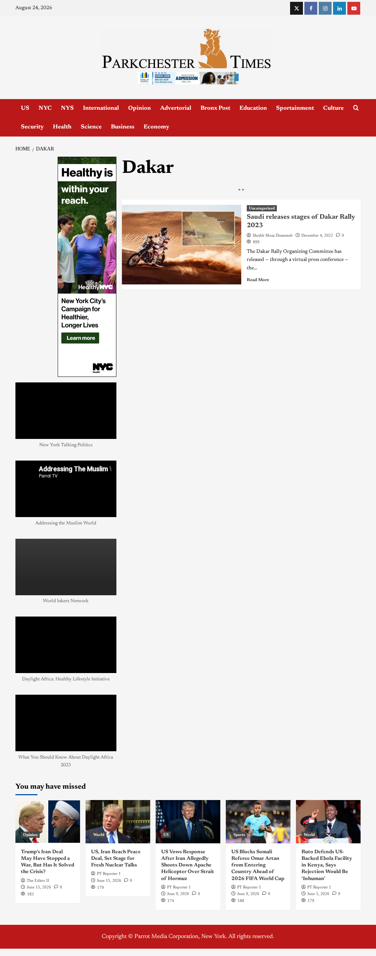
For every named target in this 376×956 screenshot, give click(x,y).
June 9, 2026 (178, 893)
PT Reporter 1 (109, 873)
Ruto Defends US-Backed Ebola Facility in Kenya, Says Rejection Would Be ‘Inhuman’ (326, 866)
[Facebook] (310, 8)
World (98, 834)
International (101, 108)
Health (62, 127)
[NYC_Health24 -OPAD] (87, 267)
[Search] (356, 108)
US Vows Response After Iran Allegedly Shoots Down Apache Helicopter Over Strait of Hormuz (187, 866)
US (25, 108)
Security (32, 127)
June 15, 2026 (39, 887)
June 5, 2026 (318, 893)
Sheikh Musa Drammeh (273, 235)
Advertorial (175, 108)
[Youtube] (353, 8)
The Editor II (38, 880)
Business (122, 127)
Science (91, 127)
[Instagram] (325, 8)
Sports (239, 834)
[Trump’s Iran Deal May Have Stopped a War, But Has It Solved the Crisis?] (47, 821)
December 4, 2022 (317, 235)
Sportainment (295, 108)
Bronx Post (215, 108)
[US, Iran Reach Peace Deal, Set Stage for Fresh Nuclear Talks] (118, 821)
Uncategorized (262, 208)
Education (253, 108)
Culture (333, 108)
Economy (156, 127)
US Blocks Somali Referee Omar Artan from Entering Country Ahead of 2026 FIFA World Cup (257, 866)
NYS (67, 108)
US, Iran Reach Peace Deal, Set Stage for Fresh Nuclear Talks (116, 859)
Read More (258, 280)
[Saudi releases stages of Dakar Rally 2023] (181, 244)
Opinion (139, 108)
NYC (45, 108)
